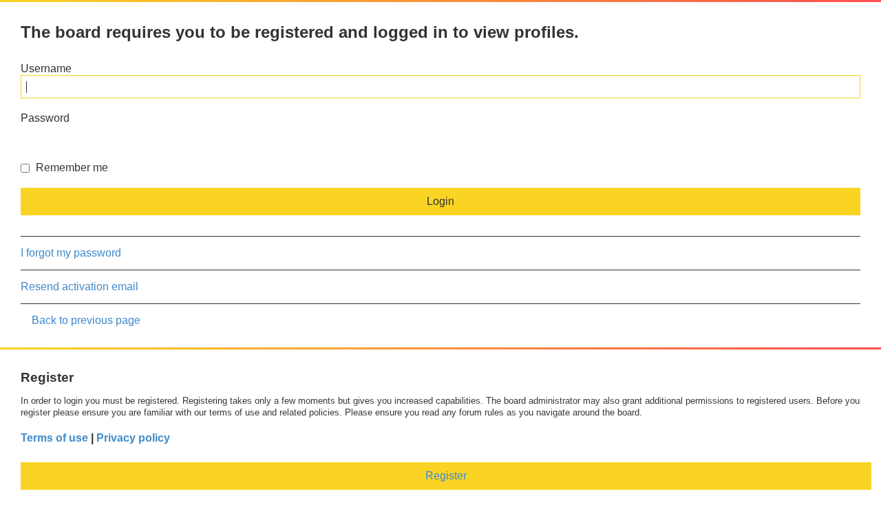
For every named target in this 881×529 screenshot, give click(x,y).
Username (46, 68)
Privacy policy (133, 438)
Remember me (70, 167)
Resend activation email (79, 286)
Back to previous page (86, 320)
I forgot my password (71, 253)
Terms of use (54, 438)
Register (446, 476)
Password (45, 118)
